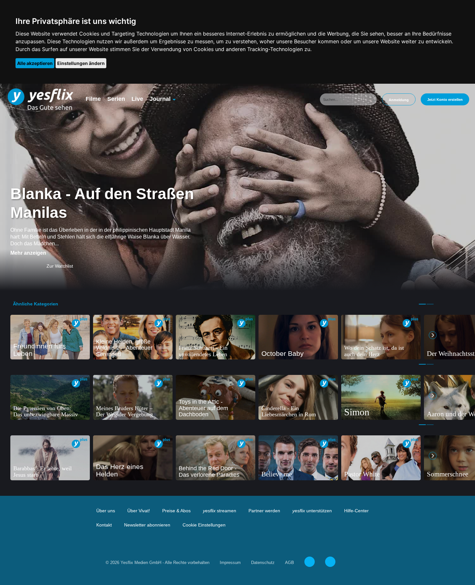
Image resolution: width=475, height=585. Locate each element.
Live (137, 99)
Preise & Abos (176, 510)
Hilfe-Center (356, 510)
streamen (219, 510)
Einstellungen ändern (81, 63)
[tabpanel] (50, 337)
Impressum (230, 562)
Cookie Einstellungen (204, 524)
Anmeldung (399, 100)
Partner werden (264, 510)
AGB (289, 562)
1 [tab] (422, 364)
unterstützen (312, 510)
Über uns (105, 510)
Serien (116, 99)
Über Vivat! (138, 510)
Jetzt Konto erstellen (445, 99)
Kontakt (104, 524)
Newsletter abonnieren (147, 524)
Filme (93, 99)
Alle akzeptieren (35, 63)
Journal (160, 99)
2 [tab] (430, 364)
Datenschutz (263, 562)
